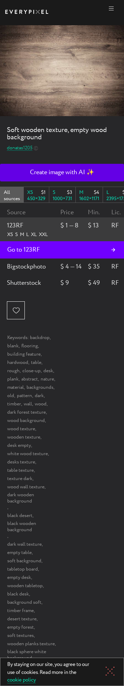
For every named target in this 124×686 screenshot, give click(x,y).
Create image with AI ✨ (62, 172)
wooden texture (23, 437)
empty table (19, 552)
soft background (24, 561)
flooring (29, 346)
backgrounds (40, 387)
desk (48, 371)
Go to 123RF (23, 249)
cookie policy (21, 680)
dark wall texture (24, 544)
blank (13, 346)
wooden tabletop (25, 586)
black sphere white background (26, 655)
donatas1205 (19, 148)
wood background (26, 420)
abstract (29, 379)
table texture (20, 470)
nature (47, 379)
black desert (19, 516)
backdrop (40, 338)
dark (39, 396)
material (15, 387)
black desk (18, 594)
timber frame (20, 611)
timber (14, 404)
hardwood (17, 362)
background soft (24, 602)
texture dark (19, 479)
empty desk (19, 577)
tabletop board (22, 569)
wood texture (21, 429)
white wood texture (27, 454)
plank (13, 379)
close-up (31, 371)
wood (40, 404)
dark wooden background (20, 498)
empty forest (20, 627)
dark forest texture (26, 412)
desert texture (22, 619)
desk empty (19, 445)
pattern (24, 396)
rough (13, 371)
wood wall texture (25, 487)
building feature (24, 354)
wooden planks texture (31, 644)
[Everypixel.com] (26, 13)
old (10, 396)
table (36, 362)
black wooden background (21, 526)
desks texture (21, 462)
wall (28, 404)
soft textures (20, 635)
